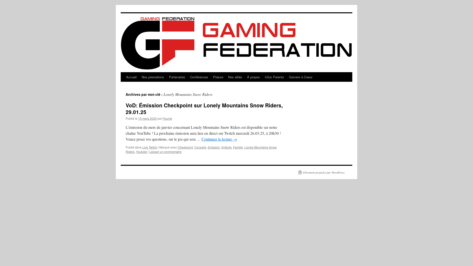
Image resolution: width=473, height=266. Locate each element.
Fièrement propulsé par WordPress (324, 172)
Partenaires (177, 77)
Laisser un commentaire (165, 152)
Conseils (200, 147)
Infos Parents (274, 77)
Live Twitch (149, 147)
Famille (238, 147)
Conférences (199, 77)
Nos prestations (153, 77)
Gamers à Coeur (300, 77)
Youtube (141, 152)
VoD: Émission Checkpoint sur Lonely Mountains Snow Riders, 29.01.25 (204, 108)
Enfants (226, 147)
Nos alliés (235, 77)
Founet (167, 118)
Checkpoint (185, 147)
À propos (253, 77)
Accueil (131, 77)
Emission (214, 147)
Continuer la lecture (219, 139)
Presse (218, 77)
